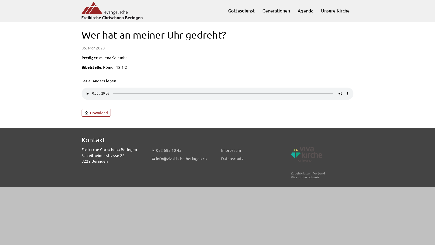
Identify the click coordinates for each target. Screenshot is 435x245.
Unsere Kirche (335, 10)
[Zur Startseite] (112, 11)
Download (99, 113)
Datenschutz (232, 159)
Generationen (276, 10)
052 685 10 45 (168, 150)
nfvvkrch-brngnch (182, 159)
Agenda (305, 10)
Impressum (231, 150)
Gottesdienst (241, 10)
